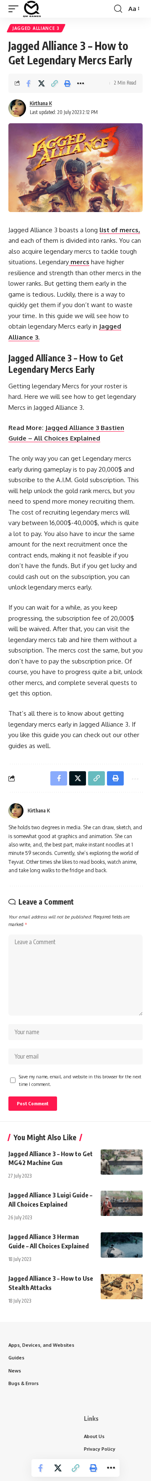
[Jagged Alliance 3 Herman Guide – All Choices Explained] (122, 1245)
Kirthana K (41, 103)
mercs (79, 262)
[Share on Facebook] (28, 83)
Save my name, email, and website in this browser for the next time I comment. (80, 1080)
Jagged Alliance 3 (36, 28)
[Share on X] (41, 83)
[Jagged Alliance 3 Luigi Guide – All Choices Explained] (122, 1203)
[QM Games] (32, 9)
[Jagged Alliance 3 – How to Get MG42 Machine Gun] (122, 1162)
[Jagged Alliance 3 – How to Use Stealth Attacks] (122, 1286)
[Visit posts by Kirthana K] (17, 108)
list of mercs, (119, 230)
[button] (15, 9)
